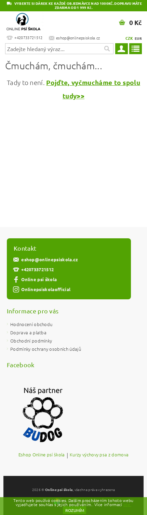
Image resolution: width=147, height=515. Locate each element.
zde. (127, 504)
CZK (129, 38)
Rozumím (74, 510)
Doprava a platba (28, 332)
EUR (138, 38)
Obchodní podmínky (31, 340)
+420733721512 (37, 269)
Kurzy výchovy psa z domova (99, 455)
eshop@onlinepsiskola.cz (49, 259)
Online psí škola (39, 279)
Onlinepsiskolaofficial (45, 289)
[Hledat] (106, 49)
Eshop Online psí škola (41, 455)
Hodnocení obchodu (31, 324)
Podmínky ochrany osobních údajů (45, 349)
